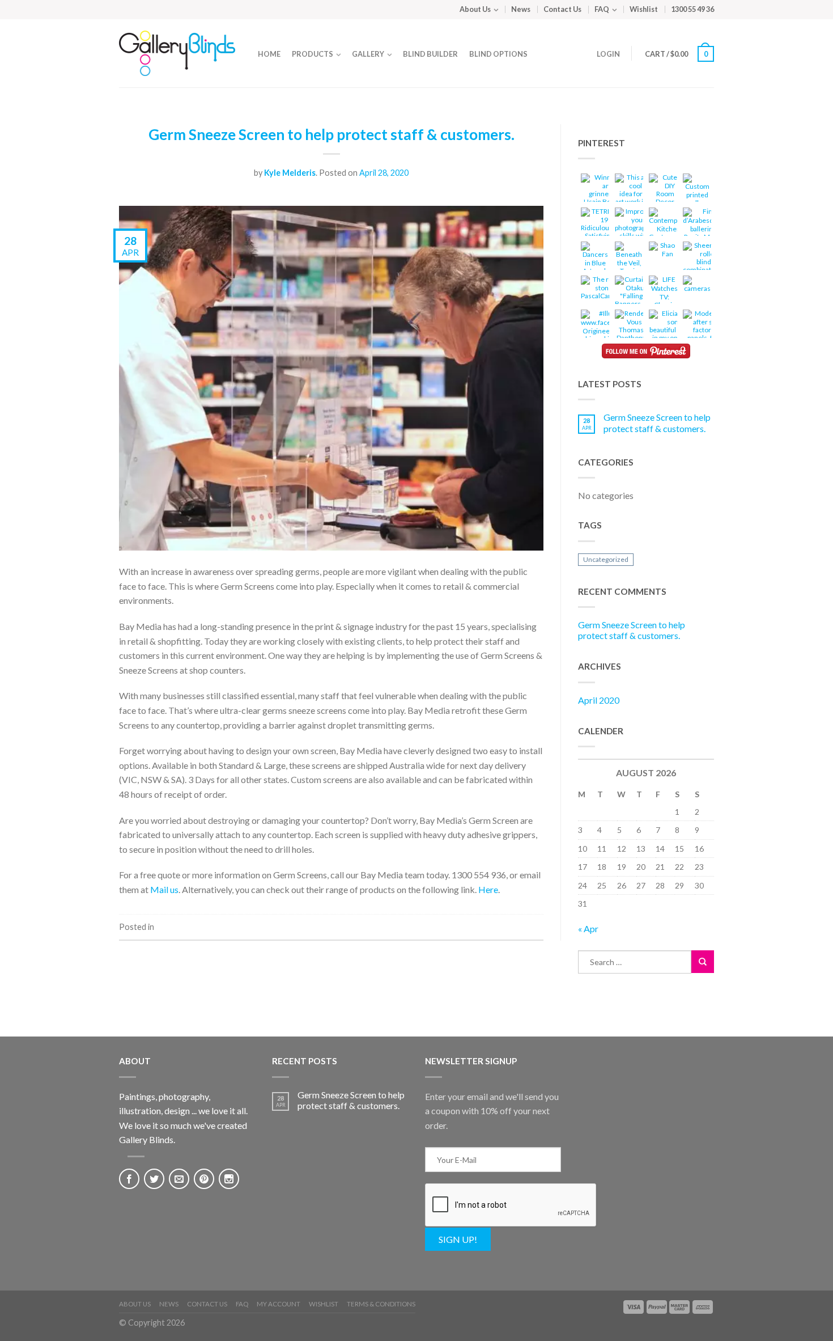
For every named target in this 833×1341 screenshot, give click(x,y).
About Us (475, 9)
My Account (278, 1304)
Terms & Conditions (381, 1304)
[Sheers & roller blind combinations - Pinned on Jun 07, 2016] (703, 259)
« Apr (588, 928)
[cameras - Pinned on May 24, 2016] (697, 285)
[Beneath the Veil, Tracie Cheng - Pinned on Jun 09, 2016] (629, 264)
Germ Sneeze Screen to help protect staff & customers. (331, 134)
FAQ (601, 9)
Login (608, 53)
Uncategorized (605, 559)
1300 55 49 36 (692, 9)
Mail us (164, 889)
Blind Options (498, 53)
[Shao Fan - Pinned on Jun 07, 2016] (663, 251)
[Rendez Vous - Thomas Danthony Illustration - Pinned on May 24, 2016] (631, 331)
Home (269, 53)
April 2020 (598, 700)
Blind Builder (430, 53)
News (520, 9)
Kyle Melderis (290, 172)
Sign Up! (458, 1239)
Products (312, 53)
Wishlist (644, 9)
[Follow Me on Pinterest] (646, 351)
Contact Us (562, 9)
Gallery (368, 53)
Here (488, 889)
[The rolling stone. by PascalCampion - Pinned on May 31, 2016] (604, 289)
